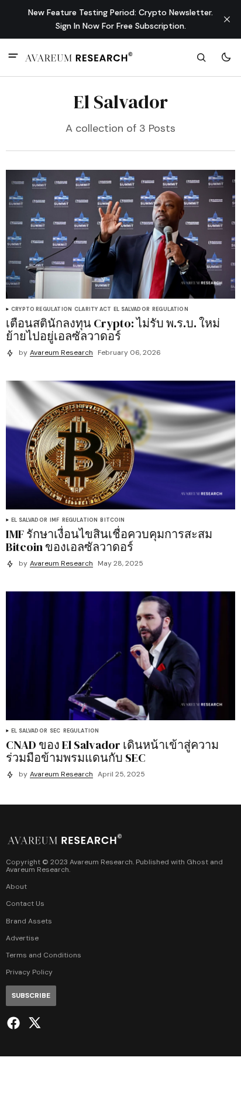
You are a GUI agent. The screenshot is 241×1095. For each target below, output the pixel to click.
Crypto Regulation (41, 309)
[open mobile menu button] (13, 57)
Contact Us (25, 904)
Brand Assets (29, 921)
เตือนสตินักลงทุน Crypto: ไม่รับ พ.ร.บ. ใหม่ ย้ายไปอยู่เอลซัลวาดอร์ (113, 330)
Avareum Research (61, 353)
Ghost (197, 862)
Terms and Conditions (43, 955)
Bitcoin (112, 520)
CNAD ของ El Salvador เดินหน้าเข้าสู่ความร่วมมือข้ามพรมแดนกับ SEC (112, 751)
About (16, 887)
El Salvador (131, 309)
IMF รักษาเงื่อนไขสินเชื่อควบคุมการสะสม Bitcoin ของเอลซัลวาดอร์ (109, 540)
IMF (55, 520)
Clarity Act (92, 309)
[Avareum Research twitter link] (33, 1023)
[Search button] (201, 57)
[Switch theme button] (225, 57)
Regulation (170, 309)
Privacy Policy (29, 972)
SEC (55, 731)
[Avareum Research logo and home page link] (79, 57)
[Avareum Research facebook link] (15, 1023)
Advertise (22, 938)
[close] (227, 19)
